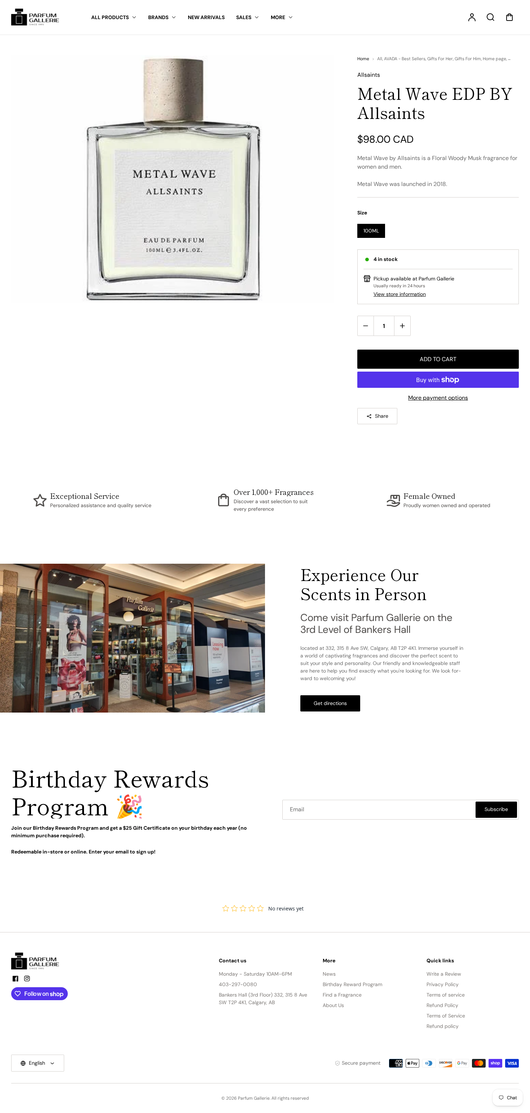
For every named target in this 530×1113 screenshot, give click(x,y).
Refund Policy (442, 1005)
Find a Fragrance (342, 995)
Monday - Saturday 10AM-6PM (255, 974)
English (37, 1063)
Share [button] (381, 416)
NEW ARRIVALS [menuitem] (206, 17)
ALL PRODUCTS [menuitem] (110, 17)
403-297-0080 (238, 984)
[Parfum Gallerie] (38, 961)
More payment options (438, 398)
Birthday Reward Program (352, 984)
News (329, 974)
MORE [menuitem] (278, 17)
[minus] (366, 326)
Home (363, 59)
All (379, 59)
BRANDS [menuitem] (158, 17)
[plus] (402, 326)
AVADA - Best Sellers (404, 59)
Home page (494, 59)
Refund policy (443, 1026)
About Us (333, 1005)
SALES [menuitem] (243, 17)
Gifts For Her (440, 59)
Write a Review (444, 974)
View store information (400, 294)
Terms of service (446, 995)
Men (512, 59)
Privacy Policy (443, 984)
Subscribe (496, 809)
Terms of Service (446, 1015)
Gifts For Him (468, 59)
